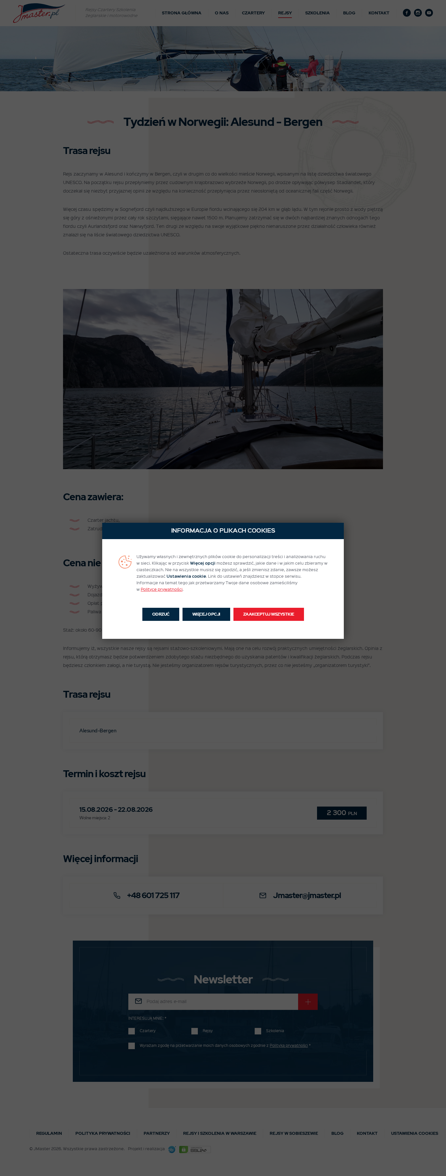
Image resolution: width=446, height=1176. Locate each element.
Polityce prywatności (162, 589)
